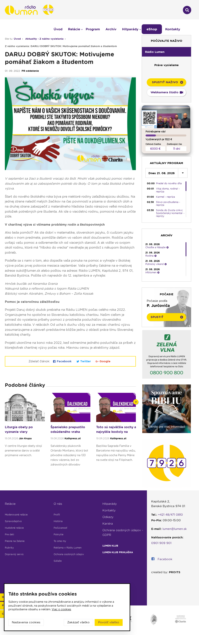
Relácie (10, 504)
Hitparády (109, 504)
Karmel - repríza (165, 196)
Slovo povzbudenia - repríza (168, 203)
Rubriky (9, 547)
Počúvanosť (60, 527)
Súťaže (58, 560)
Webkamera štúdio (164, 92)
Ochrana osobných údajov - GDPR (122, 532)
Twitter (85, 361)
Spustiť (157, 317)
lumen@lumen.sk (174, 529)
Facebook (64, 361)
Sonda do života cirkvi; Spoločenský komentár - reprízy (170, 213)
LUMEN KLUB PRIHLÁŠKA (117, 552)
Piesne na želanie (14, 541)
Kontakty (109, 510)
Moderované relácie (16, 514)
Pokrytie (58, 534)
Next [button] (135, 401)
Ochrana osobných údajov (69, 554)
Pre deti (9, 534)
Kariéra (107, 523)
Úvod (58, 29)
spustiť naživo (165, 82)
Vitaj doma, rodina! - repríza (168, 190)
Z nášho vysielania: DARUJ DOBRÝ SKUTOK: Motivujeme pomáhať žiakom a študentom (61, 46)
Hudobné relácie (14, 527)
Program (93, 29)
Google (104, 361)
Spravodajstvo (13, 521)
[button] (166, 52)
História (58, 521)
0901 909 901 (161, 543)
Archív (111, 29)
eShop (152, 29)
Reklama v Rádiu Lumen (67, 547)
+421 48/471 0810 (170, 514)
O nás (58, 504)
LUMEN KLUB (110, 545)
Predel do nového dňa (169, 183)
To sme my (60, 541)
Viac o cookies (61, 609)
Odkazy (107, 517)
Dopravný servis (14, 554)
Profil (57, 514)
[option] (25, 431)
